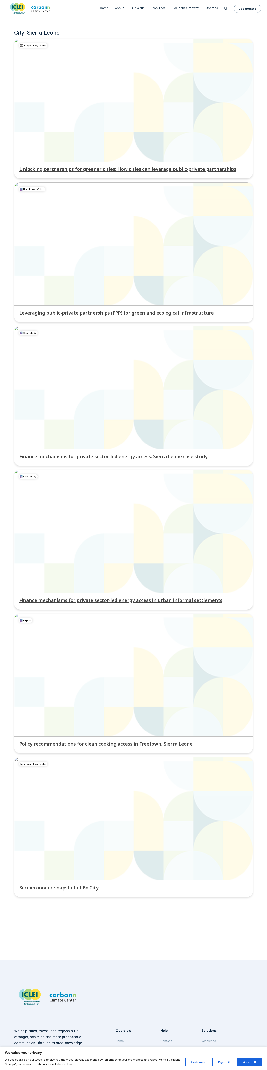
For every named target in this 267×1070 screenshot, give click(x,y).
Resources (158, 8)
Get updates (247, 8)
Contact (166, 1041)
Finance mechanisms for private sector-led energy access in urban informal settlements (120, 600)
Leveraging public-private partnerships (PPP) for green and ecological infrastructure (116, 313)
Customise (198, 1062)
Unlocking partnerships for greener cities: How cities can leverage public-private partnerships (127, 169)
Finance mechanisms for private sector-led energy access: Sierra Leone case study (113, 456)
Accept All (249, 1062)
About (119, 8)
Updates (212, 8)
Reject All (224, 1062)
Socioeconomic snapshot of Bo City (59, 887)
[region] (133, 1058)
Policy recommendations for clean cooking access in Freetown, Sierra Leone (106, 743)
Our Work (137, 8)
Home (104, 8)
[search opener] (226, 9)
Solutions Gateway (185, 8)
